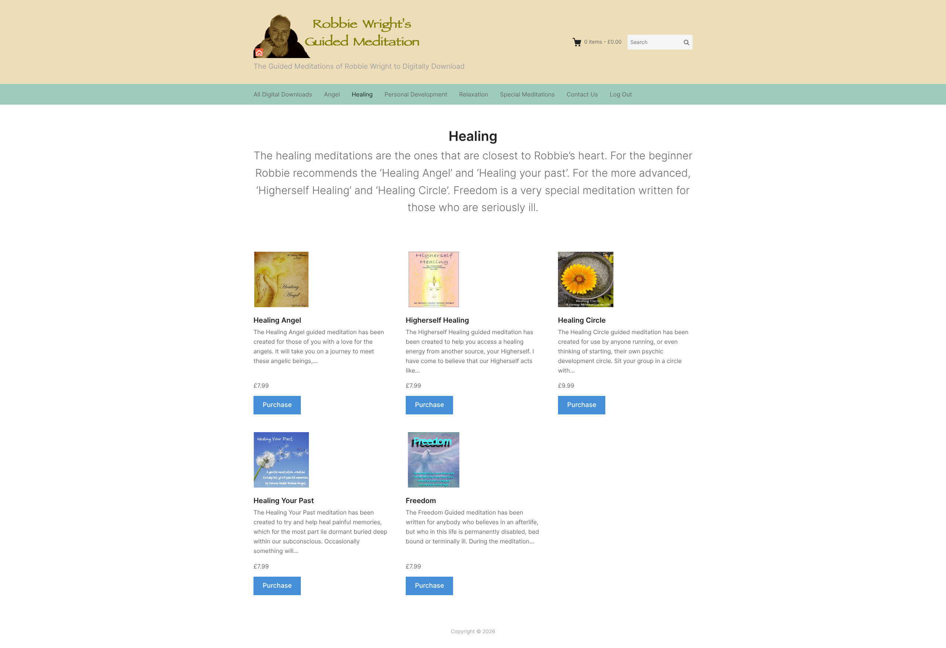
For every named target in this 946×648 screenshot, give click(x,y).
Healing (362, 94)
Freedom (421, 500)
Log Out (621, 94)
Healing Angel (277, 320)
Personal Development (416, 94)
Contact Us (582, 94)
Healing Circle (582, 320)
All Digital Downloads (282, 94)
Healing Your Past (283, 500)
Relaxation (473, 94)
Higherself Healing (437, 320)
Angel (332, 94)
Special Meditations (527, 94)
